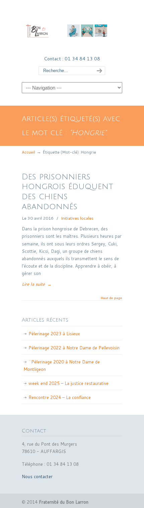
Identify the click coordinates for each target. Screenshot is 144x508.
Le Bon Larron (72, 27)
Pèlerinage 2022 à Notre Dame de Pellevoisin (74, 348)
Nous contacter (37, 476)
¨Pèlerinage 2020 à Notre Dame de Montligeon (61, 365)
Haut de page (111, 298)
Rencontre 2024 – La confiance (59, 397)
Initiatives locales (77, 218)
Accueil (28, 152)
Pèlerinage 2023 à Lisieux (54, 334)
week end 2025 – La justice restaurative (68, 383)
